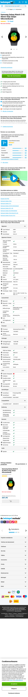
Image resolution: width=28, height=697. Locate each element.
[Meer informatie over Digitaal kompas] (1, 442)
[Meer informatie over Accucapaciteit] (1, 383)
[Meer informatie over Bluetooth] (1, 301)
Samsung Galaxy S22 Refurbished (9, 210)
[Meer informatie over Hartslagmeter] (1, 436)
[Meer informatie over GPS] (1, 318)
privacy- (11, 680)
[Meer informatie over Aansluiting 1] (1, 392)
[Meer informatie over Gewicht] (1, 279)
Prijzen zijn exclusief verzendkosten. (17, 608)
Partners (15, 613)
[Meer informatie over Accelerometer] (1, 422)
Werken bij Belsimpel (22, 613)
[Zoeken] (25, 6)
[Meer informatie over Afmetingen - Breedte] (1, 288)
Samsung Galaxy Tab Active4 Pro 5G (9, 213)
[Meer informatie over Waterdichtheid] (1, 262)
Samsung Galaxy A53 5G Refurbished (10, 206)
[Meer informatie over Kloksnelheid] (1, 331)
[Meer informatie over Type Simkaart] (1, 229)
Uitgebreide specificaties (6, 67)
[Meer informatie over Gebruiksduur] (1, 386)
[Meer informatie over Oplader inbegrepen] (1, 373)
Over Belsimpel (4, 613)
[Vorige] (2, 36)
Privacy (6, 615)
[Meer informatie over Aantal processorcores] (1, 334)
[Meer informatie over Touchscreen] (1, 354)
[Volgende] (25, 36)
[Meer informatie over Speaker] (1, 451)
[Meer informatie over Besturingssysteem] (1, 281)
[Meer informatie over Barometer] (1, 424)
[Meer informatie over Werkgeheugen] (1, 343)
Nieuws (10, 613)
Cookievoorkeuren (19, 615)
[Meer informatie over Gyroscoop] (1, 444)
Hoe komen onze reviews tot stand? (9, 159)
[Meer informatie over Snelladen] (1, 375)
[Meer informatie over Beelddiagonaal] (1, 357)
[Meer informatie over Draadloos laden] (1, 378)
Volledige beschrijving (7, 126)
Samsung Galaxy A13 (6, 203)
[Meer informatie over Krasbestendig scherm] (1, 364)
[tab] (11, 49)
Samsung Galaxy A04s (6, 201)
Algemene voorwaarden (10, 616)
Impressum (11, 615)
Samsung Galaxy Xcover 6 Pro (8, 215)
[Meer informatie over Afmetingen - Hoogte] (1, 284)
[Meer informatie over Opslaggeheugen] (1, 341)
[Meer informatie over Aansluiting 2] (1, 395)
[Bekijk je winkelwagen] (25, 2)
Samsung (3, 12)
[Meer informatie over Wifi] (1, 293)
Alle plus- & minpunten (7, 111)
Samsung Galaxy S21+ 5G (7, 208)
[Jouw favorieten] (22, 2)
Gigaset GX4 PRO (5, 198)
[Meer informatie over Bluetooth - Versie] (1, 303)
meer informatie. (18, 610)
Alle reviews (5, 162)
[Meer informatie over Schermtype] (1, 352)
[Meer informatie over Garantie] (1, 231)
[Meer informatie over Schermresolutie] (1, 359)
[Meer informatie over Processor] (1, 329)
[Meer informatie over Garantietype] (1, 234)
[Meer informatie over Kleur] (1, 277)
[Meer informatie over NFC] (1, 322)
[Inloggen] (19, 2)
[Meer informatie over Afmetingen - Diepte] (1, 290)
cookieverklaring (19, 680)
